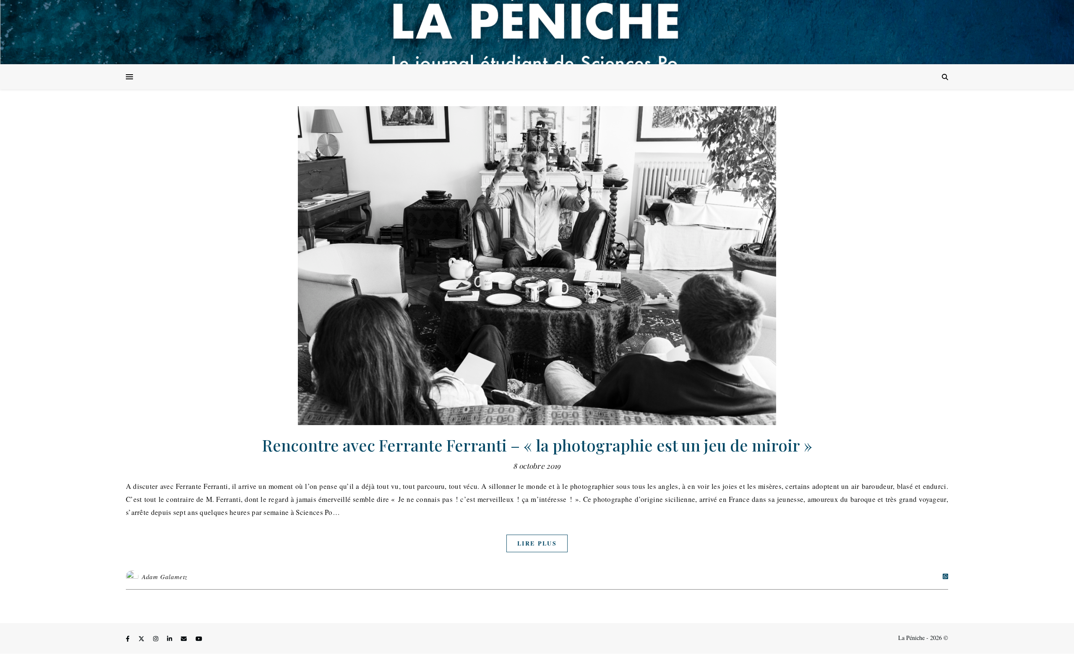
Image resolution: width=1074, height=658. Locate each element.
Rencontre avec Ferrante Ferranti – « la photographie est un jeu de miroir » (537, 445)
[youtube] (199, 639)
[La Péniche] (537, 32)
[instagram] (156, 639)
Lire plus (537, 543)
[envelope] (184, 639)
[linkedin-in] (170, 639)
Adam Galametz (165, 576)
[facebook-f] (128, 639)
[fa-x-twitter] (142, 639)
